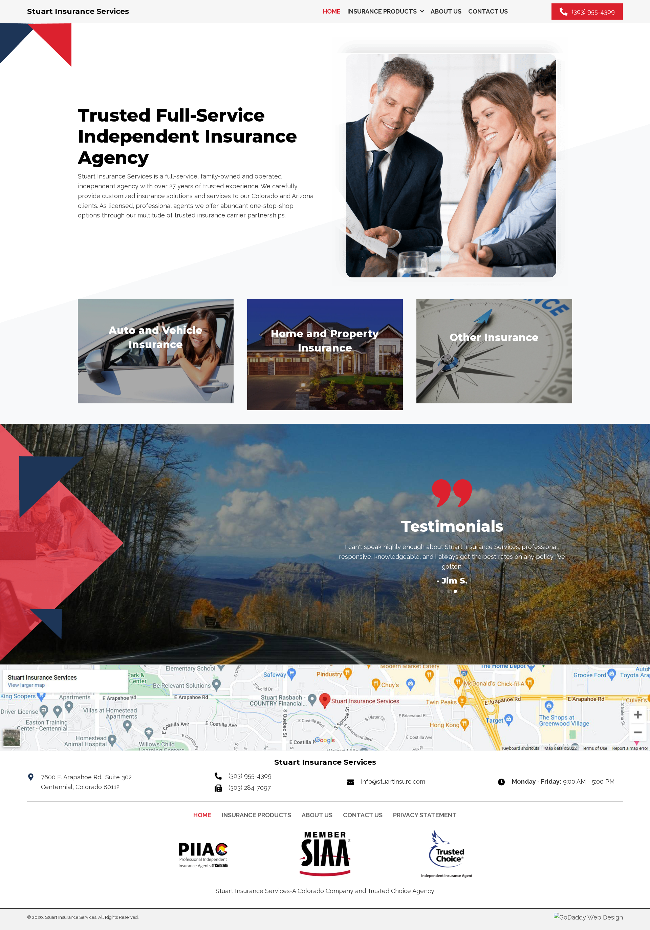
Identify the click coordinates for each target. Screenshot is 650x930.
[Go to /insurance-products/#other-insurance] (494, 351)
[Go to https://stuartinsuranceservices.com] (78, 11)
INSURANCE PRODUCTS (256, 815)
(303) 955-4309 (250, 775)
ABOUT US (317, 815)
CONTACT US (363, 815)
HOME (202, 815)
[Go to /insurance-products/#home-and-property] (325, 354)
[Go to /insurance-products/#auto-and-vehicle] (156, 351)
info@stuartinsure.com (393, 781)
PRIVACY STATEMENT (425, 815)
